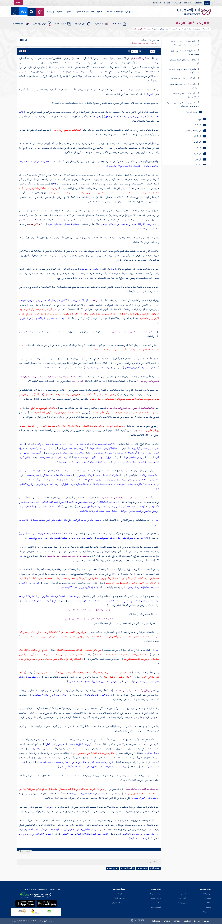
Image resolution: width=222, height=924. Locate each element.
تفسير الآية (154, 868)
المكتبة (69, 12)
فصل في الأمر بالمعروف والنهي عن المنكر (164, 29)
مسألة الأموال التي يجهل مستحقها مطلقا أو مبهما (182, 78)
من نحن (25, 889)
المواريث (59, 12)
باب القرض (197, 142)
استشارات (207, 912)
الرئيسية (128, 12)
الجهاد (179, 29)
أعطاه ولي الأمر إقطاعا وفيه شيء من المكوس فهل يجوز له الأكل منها (183, 71)
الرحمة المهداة (155, 894)
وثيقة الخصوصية (55, 889)
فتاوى (208, 907)
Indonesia (157, 3)
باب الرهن (197, 148)
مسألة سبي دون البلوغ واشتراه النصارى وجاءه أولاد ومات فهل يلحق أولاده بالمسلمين (182, 104)
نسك (159, 903)
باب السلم (197, 136)
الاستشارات (89, 12)
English (167, 3)
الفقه (185, 29)
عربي (207, 3)
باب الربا (198, 125)
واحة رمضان (156, 898)
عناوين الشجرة (127, 868)
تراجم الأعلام (18, 24)
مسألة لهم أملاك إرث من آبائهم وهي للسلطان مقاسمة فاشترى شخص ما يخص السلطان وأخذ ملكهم (182, 43)
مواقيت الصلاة (119, 898)
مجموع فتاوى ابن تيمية (195, 29)
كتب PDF (117, 24)
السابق (27, 851)
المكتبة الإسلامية (191, 23)
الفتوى (99, 12)
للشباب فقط (156, 907)
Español (198, 3)
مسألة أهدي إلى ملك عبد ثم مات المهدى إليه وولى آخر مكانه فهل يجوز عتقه (183, 95)
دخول (18, 2)
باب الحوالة (197, 159)
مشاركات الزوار (118, 903)
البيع (199, 119)
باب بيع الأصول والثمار (193, 130)
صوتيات (208, 898)
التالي (22, 851)
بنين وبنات (49, 12)
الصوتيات (79, 12)
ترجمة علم (142, 868)
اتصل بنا (33, 889)
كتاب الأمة (99, 24)
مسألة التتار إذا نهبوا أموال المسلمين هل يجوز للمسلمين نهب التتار (185, 52)
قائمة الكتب (60, 24)
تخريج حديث (112, 868)
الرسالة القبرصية (191, 112)
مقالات (109, 12)
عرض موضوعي (39, 24)
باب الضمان (197, 153)
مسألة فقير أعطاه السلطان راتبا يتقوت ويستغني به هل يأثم (182, 61)
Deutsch (187, 3)
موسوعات (118, 12)
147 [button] (135, 52)
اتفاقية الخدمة (42, 889)
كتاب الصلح (197, 165)
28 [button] (153, 51)
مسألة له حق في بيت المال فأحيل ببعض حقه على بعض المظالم (184, 86)
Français (177, 3)
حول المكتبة (80, 24)
